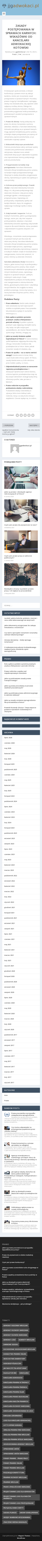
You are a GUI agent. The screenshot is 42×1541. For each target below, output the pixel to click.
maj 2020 (7, 1008)
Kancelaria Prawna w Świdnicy (16, 1382)
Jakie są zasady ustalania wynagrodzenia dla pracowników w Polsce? (20, 701)
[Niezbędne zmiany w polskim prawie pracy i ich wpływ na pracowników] (21, 574)
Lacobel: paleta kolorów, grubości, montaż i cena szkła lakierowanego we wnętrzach (20, 619)
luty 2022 (7, 897)
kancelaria (24, 1373)
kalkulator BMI (9, 1373)
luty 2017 (7, 1077)
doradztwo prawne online (14, 1354)
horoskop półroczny (12, 1363)
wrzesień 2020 (9, 987)
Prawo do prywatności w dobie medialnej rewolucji (17, 1256)
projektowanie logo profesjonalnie (18, 1503)
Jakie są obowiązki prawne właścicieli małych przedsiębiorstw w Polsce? (20, 1193)
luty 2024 (7, 823)
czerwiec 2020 (9, 1003)
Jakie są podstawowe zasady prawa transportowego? (17, 679)
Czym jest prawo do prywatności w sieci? (20, 525)
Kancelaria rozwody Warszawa (16, 1406)
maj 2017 (7, 1061)
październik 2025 (10, 769)
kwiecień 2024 (9, 817)
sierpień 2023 (9, 844)
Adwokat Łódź (9, 1340)
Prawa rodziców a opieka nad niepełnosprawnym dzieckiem (15, 672)
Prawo (14, 54)
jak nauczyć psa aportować (14, 1368)
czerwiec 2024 (9, 812)
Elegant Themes (24, 1536)
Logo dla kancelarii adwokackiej (17, 1420)
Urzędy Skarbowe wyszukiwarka (16, 1517)
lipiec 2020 (8, 998)
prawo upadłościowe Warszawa (16, 1487)
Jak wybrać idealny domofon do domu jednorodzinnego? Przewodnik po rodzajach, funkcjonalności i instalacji (20, 1175)
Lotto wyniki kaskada (12, 1425)
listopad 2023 (9, 828)
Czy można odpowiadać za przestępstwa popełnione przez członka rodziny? (19, 1129)
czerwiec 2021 (9, 939)
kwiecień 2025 (9, 785)
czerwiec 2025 (9, 775)
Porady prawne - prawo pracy (15, 1458)
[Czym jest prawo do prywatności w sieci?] (21, 510)
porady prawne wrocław (13, 1468)
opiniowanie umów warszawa (15, 1454)
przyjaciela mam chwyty (13, 1508)
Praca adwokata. (12, 303)
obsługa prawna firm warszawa (16, 1430)
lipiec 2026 (8, 738)
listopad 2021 (9, 913)
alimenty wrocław (26, 1340)
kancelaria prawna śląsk (13, 1392)
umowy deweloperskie (29, 1513)
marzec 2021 (9, 955)
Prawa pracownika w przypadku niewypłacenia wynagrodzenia (23, 1114)
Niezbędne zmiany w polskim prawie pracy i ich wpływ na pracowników (19, 590)
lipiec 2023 (8, 849)
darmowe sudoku (10, 1344)
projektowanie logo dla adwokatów (18, 1492)
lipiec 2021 (8, 934)
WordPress (21, 1538)
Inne (6, 1095)
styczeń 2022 (9, 902)
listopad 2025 (9, 764)
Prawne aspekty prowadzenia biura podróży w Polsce (19, 1276)
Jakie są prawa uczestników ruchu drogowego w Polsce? (20, 1269)
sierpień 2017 (9, 1045)
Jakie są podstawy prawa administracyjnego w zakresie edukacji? (21, 694)
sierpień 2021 (9, 929)
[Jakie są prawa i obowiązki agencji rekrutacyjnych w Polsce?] (21, 477)
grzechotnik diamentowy (14, 1359)
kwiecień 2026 (9, 753)
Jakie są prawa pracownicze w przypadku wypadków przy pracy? (17, 1249)
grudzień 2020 (9, 971)
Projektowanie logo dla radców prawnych (17, 1497)
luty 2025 (7, 791)
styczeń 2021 (9, 966)
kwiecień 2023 (9, 865)
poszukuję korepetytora (13, 1473)
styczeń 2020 (9, 1029)
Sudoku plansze (10, 1513)
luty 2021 (7, 960)
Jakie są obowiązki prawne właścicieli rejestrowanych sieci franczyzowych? (16, 1283)
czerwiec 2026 (9, 743)
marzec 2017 (9, 1072)
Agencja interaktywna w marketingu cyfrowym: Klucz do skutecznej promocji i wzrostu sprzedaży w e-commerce (20, 1158)
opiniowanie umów (11, 1449)
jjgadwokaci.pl (20, 52)
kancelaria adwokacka (12, 1378)
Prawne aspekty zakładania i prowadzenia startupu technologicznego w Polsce (18, 1290)
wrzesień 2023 (9, 838)
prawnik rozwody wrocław (14, 1477)
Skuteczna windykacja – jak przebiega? (17, 1304)
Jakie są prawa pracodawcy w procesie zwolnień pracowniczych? (18, 687)
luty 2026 (7, 759)
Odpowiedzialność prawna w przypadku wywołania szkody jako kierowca (17, 1298)
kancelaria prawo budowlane (15, 1397)
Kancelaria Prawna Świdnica (15, 1387)
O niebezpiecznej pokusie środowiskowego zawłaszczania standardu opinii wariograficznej (20, 649)
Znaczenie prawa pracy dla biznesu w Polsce (24, 1222)
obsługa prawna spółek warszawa (17, 1439)
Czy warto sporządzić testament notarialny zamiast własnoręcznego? (20, 634)
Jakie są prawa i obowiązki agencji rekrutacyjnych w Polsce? (18, 493)
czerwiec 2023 (9, 854)
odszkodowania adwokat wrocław (18, 1444)
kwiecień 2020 (9, 1013)
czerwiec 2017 (9, 1056)
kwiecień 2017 (9, 1067)
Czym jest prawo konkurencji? (13, 1262)
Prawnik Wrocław (10, 1482)
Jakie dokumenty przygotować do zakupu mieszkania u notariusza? (20, 626)
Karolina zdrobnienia (12, 1416)
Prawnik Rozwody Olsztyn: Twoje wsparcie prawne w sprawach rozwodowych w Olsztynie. (20, 709)
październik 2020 (10, 982)
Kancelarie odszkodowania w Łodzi (18, 1411)
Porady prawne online (12, 1463)
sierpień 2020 (9, 992)
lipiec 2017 (8, 1051)
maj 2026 (7, 748)
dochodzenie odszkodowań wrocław (19, 1349)
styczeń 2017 (9, 1083)
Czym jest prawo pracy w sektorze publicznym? (18, 557)
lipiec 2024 (8, 807)
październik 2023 (10, 833)
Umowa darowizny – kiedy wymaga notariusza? (17, 641)
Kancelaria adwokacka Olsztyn (14, 262)
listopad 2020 (9, 976)
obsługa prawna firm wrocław (16, 1435)
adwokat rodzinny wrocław (15, 1325)
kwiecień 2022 (9, 886)
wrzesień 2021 (9, 923)
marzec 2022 (9, 891)
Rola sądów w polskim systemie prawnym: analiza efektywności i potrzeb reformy (19, 319)
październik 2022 (10, 876)
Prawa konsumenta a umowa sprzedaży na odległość (22, 1144)
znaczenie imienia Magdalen (15, 1522)
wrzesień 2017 (9, 1040)
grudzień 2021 (9, 907)
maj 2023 (7, 860)
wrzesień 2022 (9, 881)
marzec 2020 (9, 1019)
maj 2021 (7, 944)
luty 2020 (7, 1024)
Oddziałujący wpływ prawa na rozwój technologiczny (22, 1208)
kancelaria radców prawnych (15, 1401)
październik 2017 (10, 1035)
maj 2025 (7, 780)
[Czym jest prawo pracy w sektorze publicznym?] (21, 541)
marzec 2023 (9, 870)
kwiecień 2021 (9, 950)
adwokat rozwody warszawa (15, 1330)
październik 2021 (10, 918)
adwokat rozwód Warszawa (15, 1335)
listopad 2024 (9, 796)
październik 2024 (10, 801)
